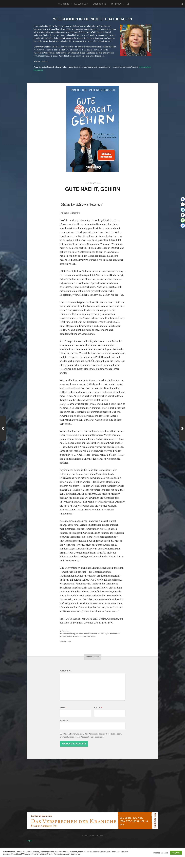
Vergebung (78, 636)
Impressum (116, 4)
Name (63, 707)
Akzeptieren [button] (176, 852)
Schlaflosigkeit (66, 636)
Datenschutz (99, 4)
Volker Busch (90, 636)
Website (64, 720)
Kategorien (80, 4)
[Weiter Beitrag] (182, 428)
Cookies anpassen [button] (160, 853)
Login (29, 840)
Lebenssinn (115, 633)
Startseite (63, 4)
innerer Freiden (91, 633)
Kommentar (65, 670)
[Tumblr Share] (182, 215)
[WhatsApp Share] (182, 220)
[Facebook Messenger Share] (182, 225)
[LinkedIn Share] (182, 209)
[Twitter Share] (182, 204)
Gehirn (80, 633)
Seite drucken (65, 641)
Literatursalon (95, 835)
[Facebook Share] (182, 199)
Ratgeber (65, 631)
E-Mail (98, 707)
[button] (181, 230)
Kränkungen (104, 633)
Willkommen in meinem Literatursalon (92, 18)
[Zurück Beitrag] (3, 428)
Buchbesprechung (68, 633)
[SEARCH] (128, 4)
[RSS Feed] (182, 4)
